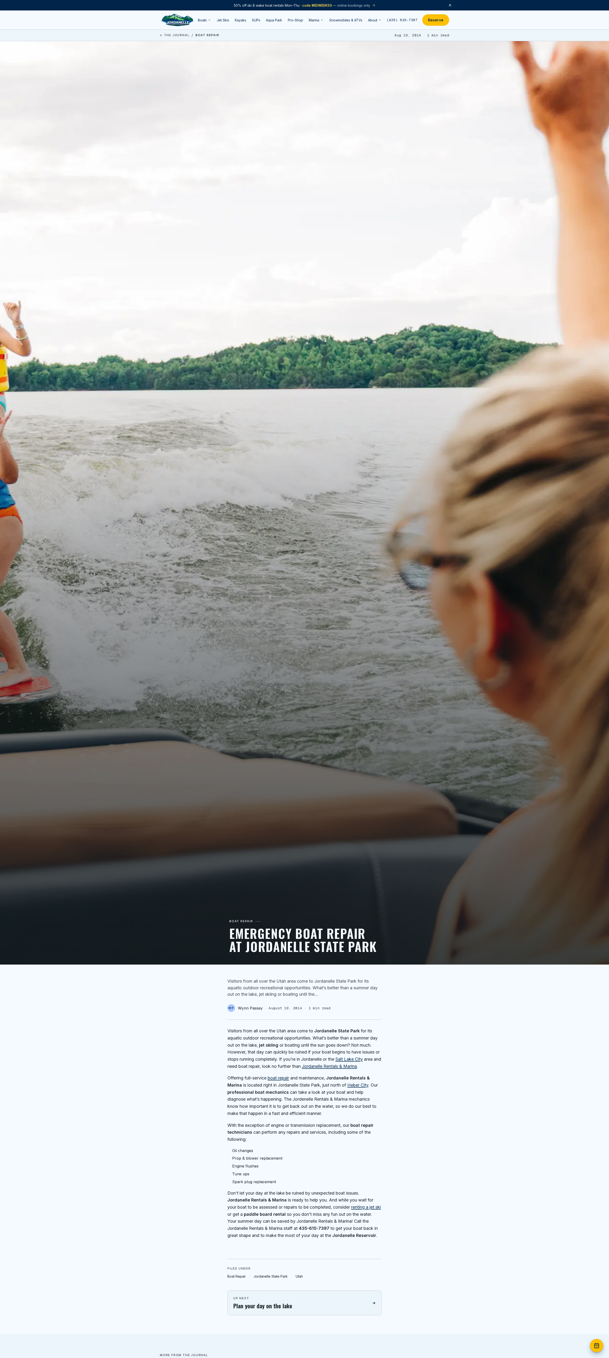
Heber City (357, 1085)
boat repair (278, 1077)
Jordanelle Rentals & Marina (329, 1066)
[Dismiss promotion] (450, 5)
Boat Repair (236, 1276)
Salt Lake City (349, 1059)
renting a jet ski (366, 1207)
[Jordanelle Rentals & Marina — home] (177, 20)
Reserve (435, 20)
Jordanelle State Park (271, 1276)
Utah (299, 1276)
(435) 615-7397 (402, 20)
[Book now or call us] (596, 1345)
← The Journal (174, 35)
